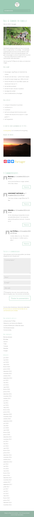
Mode (4, 343)
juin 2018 (5, 464)
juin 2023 (5, 357)
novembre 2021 (7, 396)
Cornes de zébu (7, 330)
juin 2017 (5, 489)
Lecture (5, 341)
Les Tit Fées (14, 231)
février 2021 (6, 409)
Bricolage (5, 339)
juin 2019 (5, 441)
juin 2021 (5, 400)
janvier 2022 (6, 391)
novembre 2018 (7, 457)
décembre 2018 (7, 455)
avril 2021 (6, 405)
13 (22, 154)
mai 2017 (5, 491)
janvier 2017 (6, 500)
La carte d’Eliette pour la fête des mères (13, 325)
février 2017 (6, 498)
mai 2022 (5, 382)
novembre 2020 (7, 416)
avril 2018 (6, 468)
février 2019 (6, 450)
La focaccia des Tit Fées (9, 321)
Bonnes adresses (7, 337)
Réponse (26, 187)
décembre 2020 (7, 414)
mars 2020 (6, 430)
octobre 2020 (7, 418)
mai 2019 (5, 443)
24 (21, 156)
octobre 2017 (7, 482)
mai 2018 (5, 466)
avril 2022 (6, 385)
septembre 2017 (7, 484)
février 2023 (6, 366)
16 (27, 154)
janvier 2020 (6, 434)
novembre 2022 (7, 373)
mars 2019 (6, 448)
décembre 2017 (7, 477)
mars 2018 (6, 471)
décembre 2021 (7, 394)
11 (19, 154)
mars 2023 (6, 364)
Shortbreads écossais (8, 327)
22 (18, 156)
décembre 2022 (7, 371)
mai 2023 (5, 360)
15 (25, 154)
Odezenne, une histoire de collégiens (12, 323)
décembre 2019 (7, 437)
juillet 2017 (6, 486)
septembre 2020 (7, 421)
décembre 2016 (7, 502)
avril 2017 (6, 493)
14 (24, 154)
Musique (5, 346)
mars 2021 (6, 407)
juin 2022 (5, 380)
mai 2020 (5, 425)
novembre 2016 (7, 504)
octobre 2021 (7, 398)
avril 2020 (6, 427)
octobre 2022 (7, 375)
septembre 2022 (7, 378)
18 (12, 156)
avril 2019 (6, 446)
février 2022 (6, 389)
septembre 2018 (7, 461)
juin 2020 (5, 423)
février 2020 (6, 432)
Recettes (5, 348)
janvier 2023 (6, 369)
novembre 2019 (7, 439)
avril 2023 (6, 362)
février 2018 (6, 473)
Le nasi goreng (7, 130)
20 (15, 156)
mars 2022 (6, 387)
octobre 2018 (7, 459)
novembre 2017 (7, 480)
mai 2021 (5, 403)
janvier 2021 (6, 412)
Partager (20, 161)
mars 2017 (6, 495)
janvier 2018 (6, 475)
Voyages (14, 24)
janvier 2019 (6, 452)
